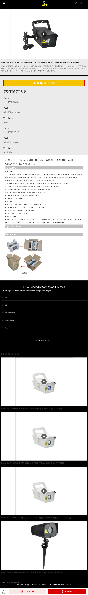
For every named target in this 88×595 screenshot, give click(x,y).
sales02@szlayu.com (12, 112)
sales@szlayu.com (11, 142)
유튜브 (16, 582)
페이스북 (10, 582)
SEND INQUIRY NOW (44, 83)
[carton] (24, 254)
